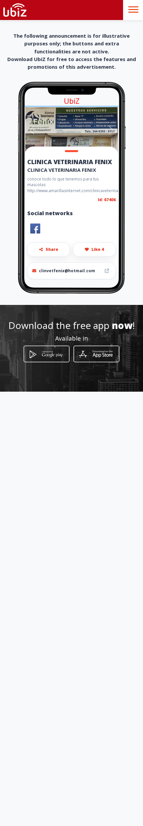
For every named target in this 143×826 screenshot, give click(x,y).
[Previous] (32, 130)
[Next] (111, 130)
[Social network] (35, 229)
